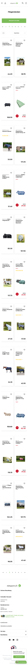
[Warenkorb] (25, 3)
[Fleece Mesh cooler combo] (7, 104)
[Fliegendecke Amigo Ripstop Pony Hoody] (7, 283)
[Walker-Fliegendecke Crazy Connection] (21, 192)
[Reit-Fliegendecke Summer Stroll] (21, 281)
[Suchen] (22, 3)
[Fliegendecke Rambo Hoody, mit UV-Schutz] (21, 149)
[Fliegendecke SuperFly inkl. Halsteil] (21, 547)
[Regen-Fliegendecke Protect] (7, 194)
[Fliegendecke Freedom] (21, 458)
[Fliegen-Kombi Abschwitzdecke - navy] (7, 504)
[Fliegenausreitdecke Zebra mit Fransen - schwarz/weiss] (21, 326)
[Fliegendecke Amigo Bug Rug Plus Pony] (7, 549)
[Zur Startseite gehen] (14, 3)
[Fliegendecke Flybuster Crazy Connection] (21, 415)
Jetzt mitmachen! (19, 656)
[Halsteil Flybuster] (21, 103)
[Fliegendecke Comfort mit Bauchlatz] (21, 370)
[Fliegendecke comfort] (7, 414)
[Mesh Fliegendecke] (7, 236)
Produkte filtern (14, 20)
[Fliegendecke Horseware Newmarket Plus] (21, 238)
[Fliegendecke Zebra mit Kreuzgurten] (21, 61)
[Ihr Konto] (5, 3)
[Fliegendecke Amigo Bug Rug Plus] (7, 460)
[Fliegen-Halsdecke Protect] (7, 326)
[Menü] (2, 3)
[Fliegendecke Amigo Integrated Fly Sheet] (7, 61)
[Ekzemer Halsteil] (7, 147)
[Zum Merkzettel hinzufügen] (11, 40)
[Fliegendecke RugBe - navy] (7, 369)
